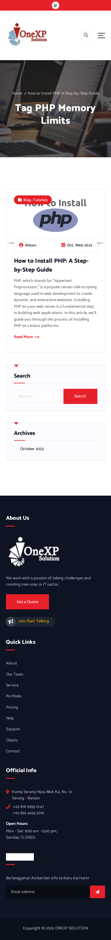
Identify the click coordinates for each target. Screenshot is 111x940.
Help (10, 718)
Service (12, 685)
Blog (27, 200)
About (11, 663)
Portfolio (13, 696)
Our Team (14, 675)
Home (17, 93)
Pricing (12, 707)
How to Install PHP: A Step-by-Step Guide (63, 93)
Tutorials (40, 200)
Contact (13, 751)
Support (13, 729)
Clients (12, 740)
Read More (23, 337)
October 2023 (32, 449)
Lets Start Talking (33, 621)
